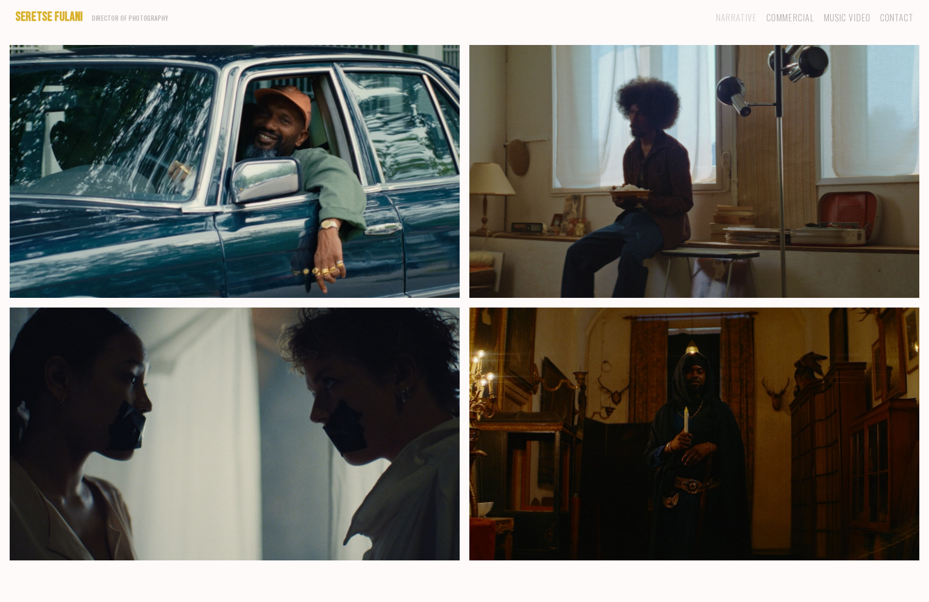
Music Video (847, 17)
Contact (897, 17)
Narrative (736, 17)
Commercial (790, 17)
